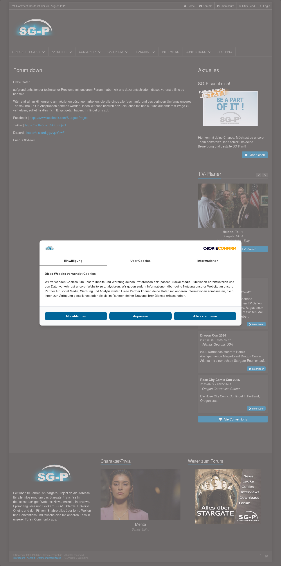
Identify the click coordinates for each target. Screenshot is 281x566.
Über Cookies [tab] (140, 260)
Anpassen (140, 316)
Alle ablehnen (76, 316)
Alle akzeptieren (205, 316)
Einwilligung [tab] (73, 260)
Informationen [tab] (207, 260)
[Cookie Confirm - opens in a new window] (219, 248)
